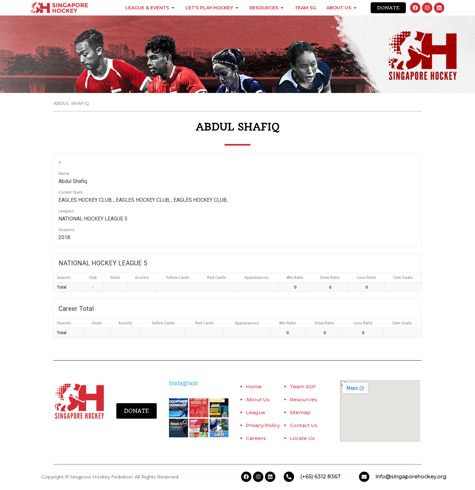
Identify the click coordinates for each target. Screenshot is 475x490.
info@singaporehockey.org (410, 477)
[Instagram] (427, 8)
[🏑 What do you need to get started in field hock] (178, 407)
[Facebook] (415, 8)
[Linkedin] (439, 8)
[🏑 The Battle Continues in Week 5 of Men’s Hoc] (178, 428)
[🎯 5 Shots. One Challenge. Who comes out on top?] (219, 428)
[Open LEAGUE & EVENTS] (173, 7)
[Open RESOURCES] (282, 7)
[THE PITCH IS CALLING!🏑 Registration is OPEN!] (198, 428)
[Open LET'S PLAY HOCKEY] (237, 7)
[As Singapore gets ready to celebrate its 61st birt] (198, 407)
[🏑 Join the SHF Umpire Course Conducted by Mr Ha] (219, 407)
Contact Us (303, 425)
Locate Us (302, 438)
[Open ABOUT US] (355, 7)
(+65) (307, 477)
